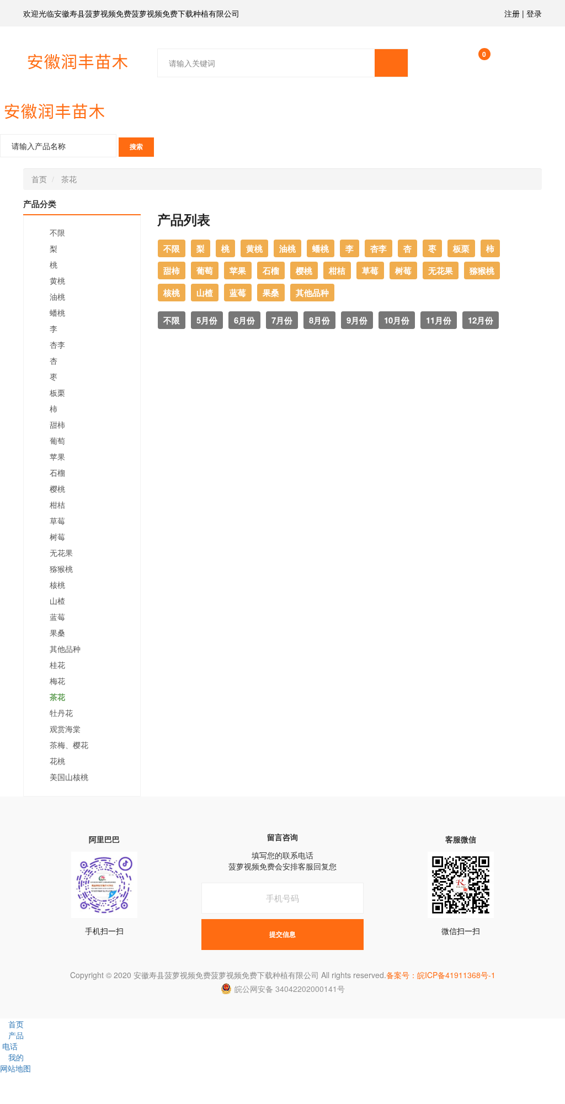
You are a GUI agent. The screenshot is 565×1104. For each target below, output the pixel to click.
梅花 (57, 681)
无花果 (61, 553)
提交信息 (282, 934)
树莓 (57, 537)
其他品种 (65, 649)
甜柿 (57, 425)
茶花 (69, 178)
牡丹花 (61, 713)
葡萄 (57, 441)
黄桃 (57, 281)
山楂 (57, 601)
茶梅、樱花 (69, 745)
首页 (39, 178)
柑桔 (57, 505)
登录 (534, 13)
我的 (16, 1057)
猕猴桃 (61, 569)
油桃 (57, 297)
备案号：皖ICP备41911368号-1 (440, 974)
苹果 (57, 457)
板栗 (57, 393)
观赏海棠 (65, 729)
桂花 (57, 665)
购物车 (484, 56)
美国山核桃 (69, 777)
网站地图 (15, 1068)
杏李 (57, 345)
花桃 (57, 761)
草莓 (57, 521)
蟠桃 (57, 313)
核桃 (57, 585)
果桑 (57, 633)
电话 (10, 1046)
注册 (512, 13)
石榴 (57, 473)
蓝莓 (57, 617)
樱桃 (57, 489)
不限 (57, 233)
